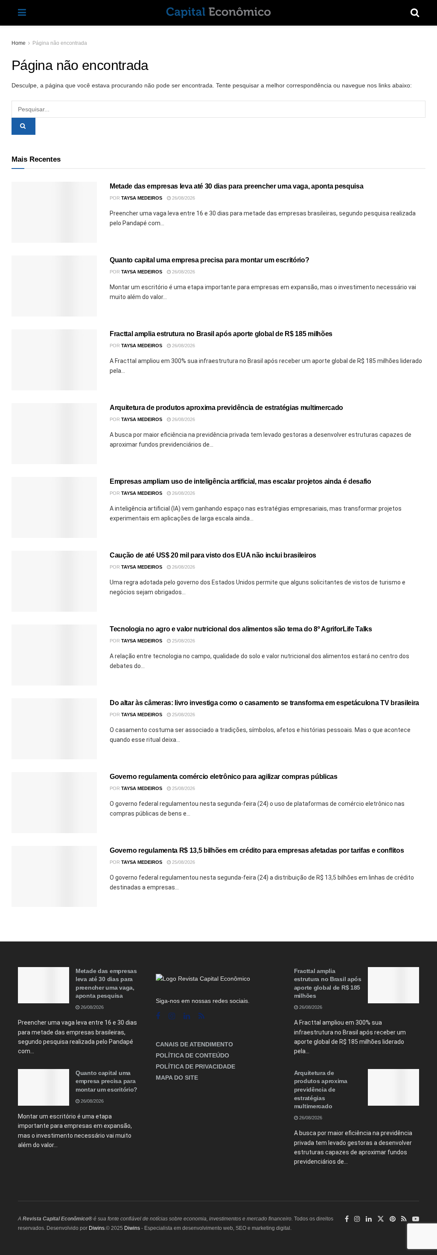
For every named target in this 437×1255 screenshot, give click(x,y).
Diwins (97, 1228)
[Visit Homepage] (218, 12)
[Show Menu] (22, 13)
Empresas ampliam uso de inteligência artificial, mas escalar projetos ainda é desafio (240, 481)
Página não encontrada (59, 43)
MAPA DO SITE (177, 1077)
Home (19, 43)
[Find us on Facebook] (158, 1016)
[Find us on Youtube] (415, 1219)
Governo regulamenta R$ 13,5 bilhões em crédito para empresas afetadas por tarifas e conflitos (257, 850)
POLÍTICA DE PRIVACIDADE (195, 1066)
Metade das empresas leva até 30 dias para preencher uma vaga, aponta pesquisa (236, 186)
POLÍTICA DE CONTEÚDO (192, 1055)
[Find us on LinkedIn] (369, 1219)
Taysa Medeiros (141, 197)
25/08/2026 (183, 640)
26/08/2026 (183, 197)
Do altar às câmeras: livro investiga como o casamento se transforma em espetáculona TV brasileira (264, 702)
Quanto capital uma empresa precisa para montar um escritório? (209, 260)
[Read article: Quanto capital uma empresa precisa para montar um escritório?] (54, 286)
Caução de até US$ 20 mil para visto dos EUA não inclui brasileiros (213, 555)
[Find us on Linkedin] (187, 1016)
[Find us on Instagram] (172, 1016)
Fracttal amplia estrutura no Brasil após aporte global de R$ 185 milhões (221, 333)
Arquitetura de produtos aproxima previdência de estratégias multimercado (226, 407)
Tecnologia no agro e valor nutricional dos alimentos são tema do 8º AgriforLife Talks (241, 629)
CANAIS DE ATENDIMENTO (194, 1044)
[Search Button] (415, 13)
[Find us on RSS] (201, 1016)
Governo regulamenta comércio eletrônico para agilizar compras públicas (224, 776)
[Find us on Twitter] (380, 1219)
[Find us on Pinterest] (393, 1219)
